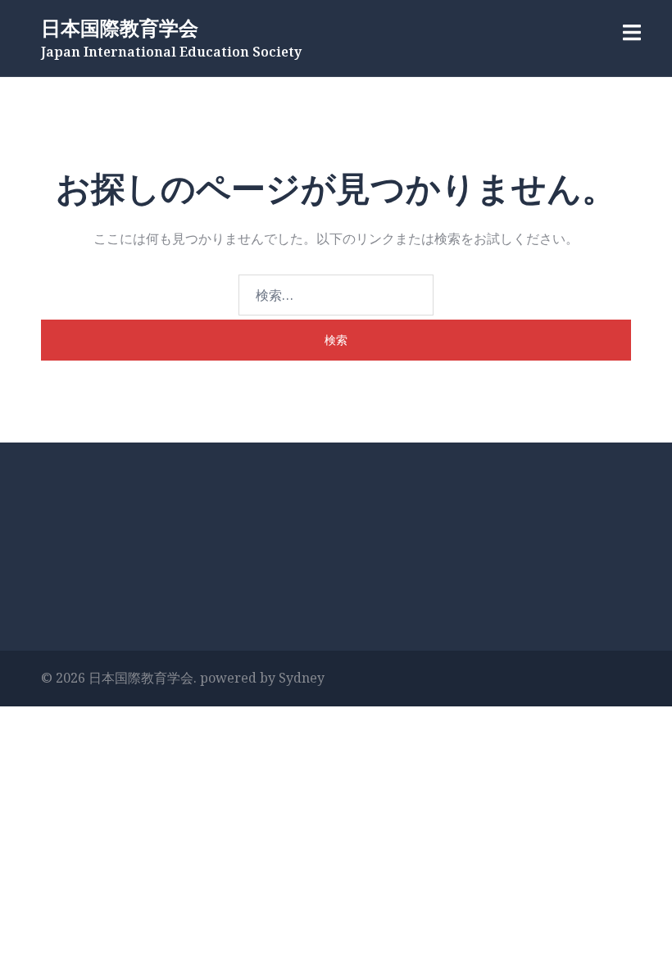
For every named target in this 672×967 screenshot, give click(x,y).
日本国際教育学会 (119, 27)
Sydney (302, 678)
